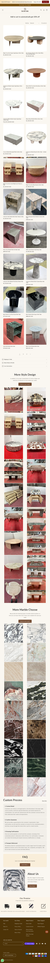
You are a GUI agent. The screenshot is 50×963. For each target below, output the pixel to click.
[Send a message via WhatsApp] (2, 960)
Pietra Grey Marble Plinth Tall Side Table (11, 249)
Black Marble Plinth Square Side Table (33, 314)
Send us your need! (25, 384)
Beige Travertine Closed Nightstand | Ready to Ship (12, 184)
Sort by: (27, 23)
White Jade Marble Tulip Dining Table (33, 249)
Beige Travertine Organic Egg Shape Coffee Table (13, 53)
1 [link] (19, 354)
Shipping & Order (18, 923)
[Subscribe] (22, 943)
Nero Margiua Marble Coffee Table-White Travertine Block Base (34, 54)
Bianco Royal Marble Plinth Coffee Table (34, 118)
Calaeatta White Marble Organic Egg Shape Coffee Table (12, 119)
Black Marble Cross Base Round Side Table (12, 314)
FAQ (4, 923)
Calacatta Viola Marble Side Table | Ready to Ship (13, 216)
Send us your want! (25, 621)
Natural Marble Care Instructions (30, 930)
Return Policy (18, 932)
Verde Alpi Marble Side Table (9, 346)
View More (44, 800)
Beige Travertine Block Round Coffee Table (35, 184)
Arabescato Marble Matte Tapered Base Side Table (35, 282)
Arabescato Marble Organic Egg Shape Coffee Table (12, 86)
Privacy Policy (18, 926)
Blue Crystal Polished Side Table (32, 346)
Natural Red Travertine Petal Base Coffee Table (36, 85)
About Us (5, 926)
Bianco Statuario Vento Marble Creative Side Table (35, 217)
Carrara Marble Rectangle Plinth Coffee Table (12, 151)
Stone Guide (28, 923)
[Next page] (30, 354)
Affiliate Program (41, 926)
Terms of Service (18, 929)
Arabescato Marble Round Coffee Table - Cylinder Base (36, 152)
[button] (2, 10)
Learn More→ (25, 864)
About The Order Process (29, 935)
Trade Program (40, 923)
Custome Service (29, 926)
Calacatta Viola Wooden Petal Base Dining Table (13, 281)
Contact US (5, 929)
